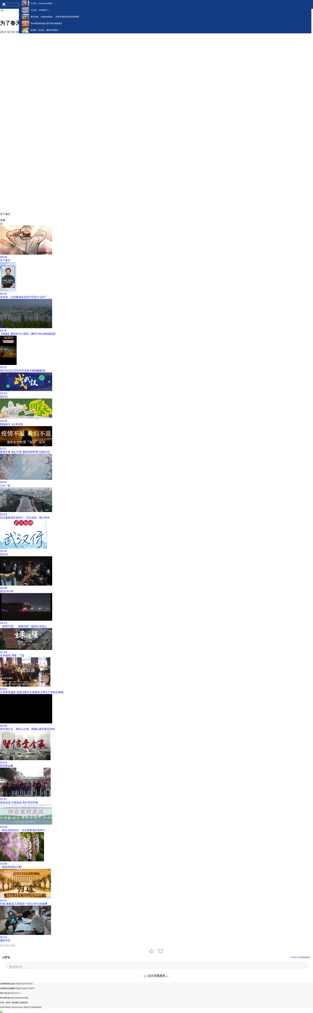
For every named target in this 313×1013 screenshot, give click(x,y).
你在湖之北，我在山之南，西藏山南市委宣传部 (27, 729)
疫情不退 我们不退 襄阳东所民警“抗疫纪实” (25, 451)
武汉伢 (4, 554)
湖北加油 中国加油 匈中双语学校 (19, 802)
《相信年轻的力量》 (11, 867)
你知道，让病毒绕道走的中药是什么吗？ (23, 297)
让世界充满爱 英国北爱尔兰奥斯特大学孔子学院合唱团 (31, 692)
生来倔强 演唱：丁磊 (12, 655)
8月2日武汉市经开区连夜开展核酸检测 (22, 370)
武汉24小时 (7, 591)
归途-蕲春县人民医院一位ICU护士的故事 (23, 903)
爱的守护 (5, 940)
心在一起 (5, 485)
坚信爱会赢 (6, 765)
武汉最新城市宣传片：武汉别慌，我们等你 (25, 517)
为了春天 (5, 260)
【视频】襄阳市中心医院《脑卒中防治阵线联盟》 (28, 333)
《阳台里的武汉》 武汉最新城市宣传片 (22, 830)
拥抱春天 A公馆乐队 (11, 424)
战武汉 (4, 396)
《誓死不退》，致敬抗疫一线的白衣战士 (23, 626)
